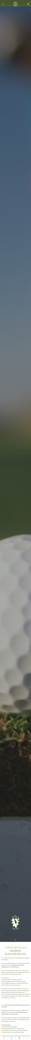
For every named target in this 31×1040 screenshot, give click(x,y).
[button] (3, 4)
